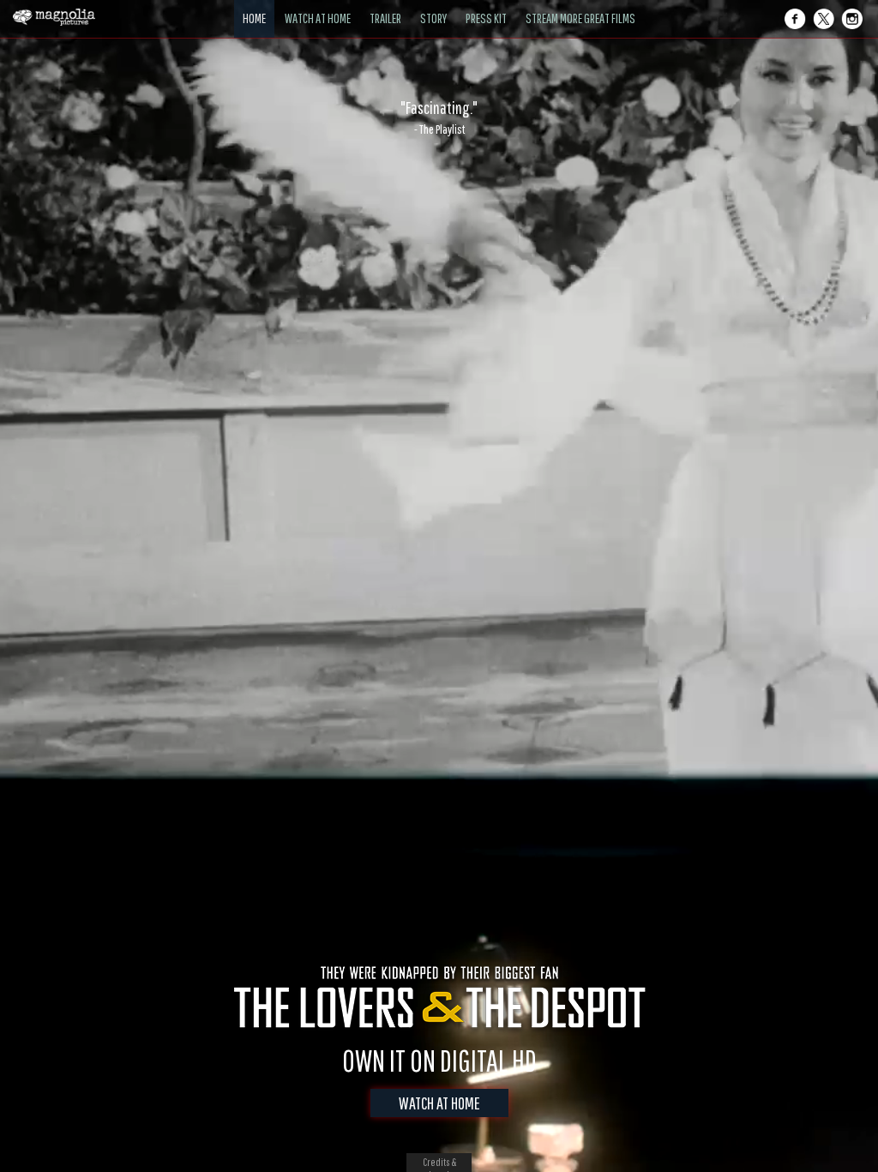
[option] (439, 117)
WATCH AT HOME (439, 1103)
